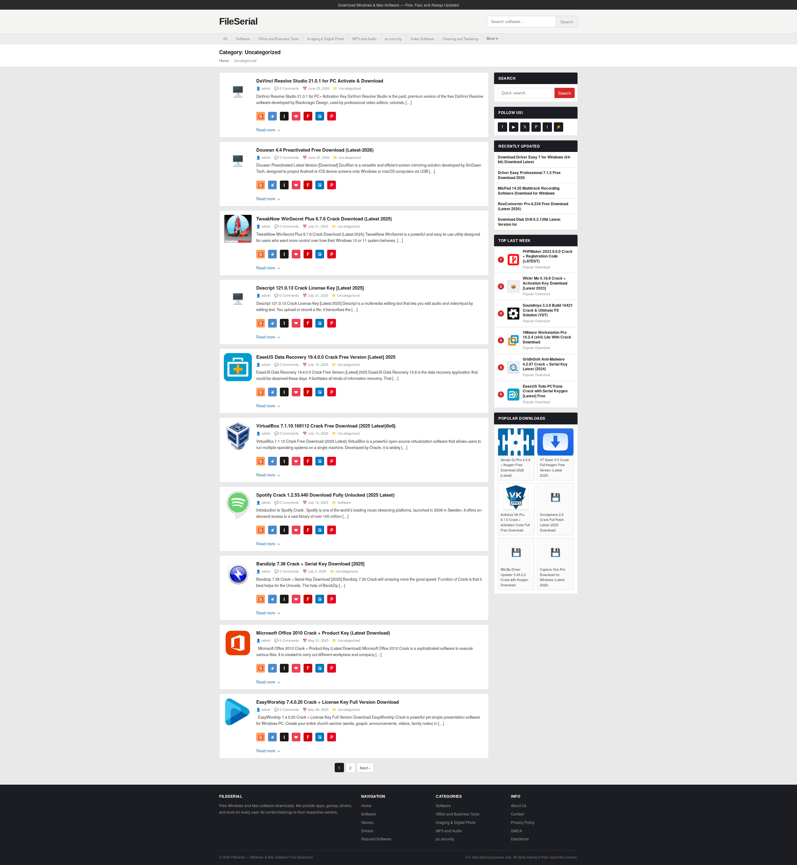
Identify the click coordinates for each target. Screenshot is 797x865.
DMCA (516, 830)
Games (367, 822)
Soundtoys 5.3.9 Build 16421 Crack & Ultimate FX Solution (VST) (548, 310)
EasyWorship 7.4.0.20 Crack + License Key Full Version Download (327, 701)
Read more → (268, 130)
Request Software (376, 838)
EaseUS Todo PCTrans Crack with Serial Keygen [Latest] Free (545, 391)
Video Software (422, 38)
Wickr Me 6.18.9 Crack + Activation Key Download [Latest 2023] (545, 283)
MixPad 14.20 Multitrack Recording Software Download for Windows (528, 191)
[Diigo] (272, 116)
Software (243, 38)
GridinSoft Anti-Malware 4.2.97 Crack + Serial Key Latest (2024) (545, 364)
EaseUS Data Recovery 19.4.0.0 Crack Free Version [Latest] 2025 (325, 356)
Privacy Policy (523, 822)
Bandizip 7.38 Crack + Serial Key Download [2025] (310, 563)
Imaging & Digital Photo (325, 38)
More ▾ (492, 38)
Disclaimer (520, 838)
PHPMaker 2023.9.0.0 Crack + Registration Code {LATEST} (548, 256)
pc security (393, 38)
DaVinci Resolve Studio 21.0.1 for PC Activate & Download (319, 80)
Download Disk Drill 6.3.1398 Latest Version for (529, 222)
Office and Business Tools (278, 38)
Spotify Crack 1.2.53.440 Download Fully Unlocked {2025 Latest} (325, 494)
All (225, 38)
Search (566, 22)
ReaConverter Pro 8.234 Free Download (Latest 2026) (533, 206)
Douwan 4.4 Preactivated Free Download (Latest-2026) (315, 149)
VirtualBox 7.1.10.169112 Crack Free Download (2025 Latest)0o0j (325, 425)
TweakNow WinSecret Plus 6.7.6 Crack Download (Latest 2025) (324, 218)
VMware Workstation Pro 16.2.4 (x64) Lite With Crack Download (547, 337)
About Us (518, 805)
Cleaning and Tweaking (460, 38)
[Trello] (319, 116)
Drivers (367, 830)
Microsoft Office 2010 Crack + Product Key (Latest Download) (323, 632)
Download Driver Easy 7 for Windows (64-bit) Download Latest (534, 159)
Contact (517, 813)
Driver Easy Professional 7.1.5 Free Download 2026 (529, 175)
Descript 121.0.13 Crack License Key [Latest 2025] (310, 287)
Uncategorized (350, 88)
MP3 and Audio (364, 38)
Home (224, 60)
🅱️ (260, 116)
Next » (365, 767)
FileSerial (238, 21)
